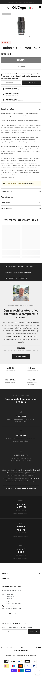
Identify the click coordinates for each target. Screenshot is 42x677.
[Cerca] (8, 8)
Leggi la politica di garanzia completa (21, 488)
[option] (21, 25)
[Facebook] (4, 613)
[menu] (2, 8)
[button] (32, 8)
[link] (11, 253)
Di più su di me (21, 356)
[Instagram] (10, 613)
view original (29, 183)
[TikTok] (16, 613)
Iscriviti (31, 82)
